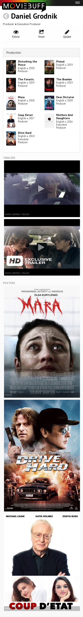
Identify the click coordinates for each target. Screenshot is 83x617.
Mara (21, 97)
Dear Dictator (65, 97)
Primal (60, 61)
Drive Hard (24, 133)
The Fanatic (26, 79)
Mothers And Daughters (64, 116)
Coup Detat (25, 115)
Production (13, 52)
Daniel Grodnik (34, 16)
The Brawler (64, 79)
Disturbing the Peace (27, 63)
